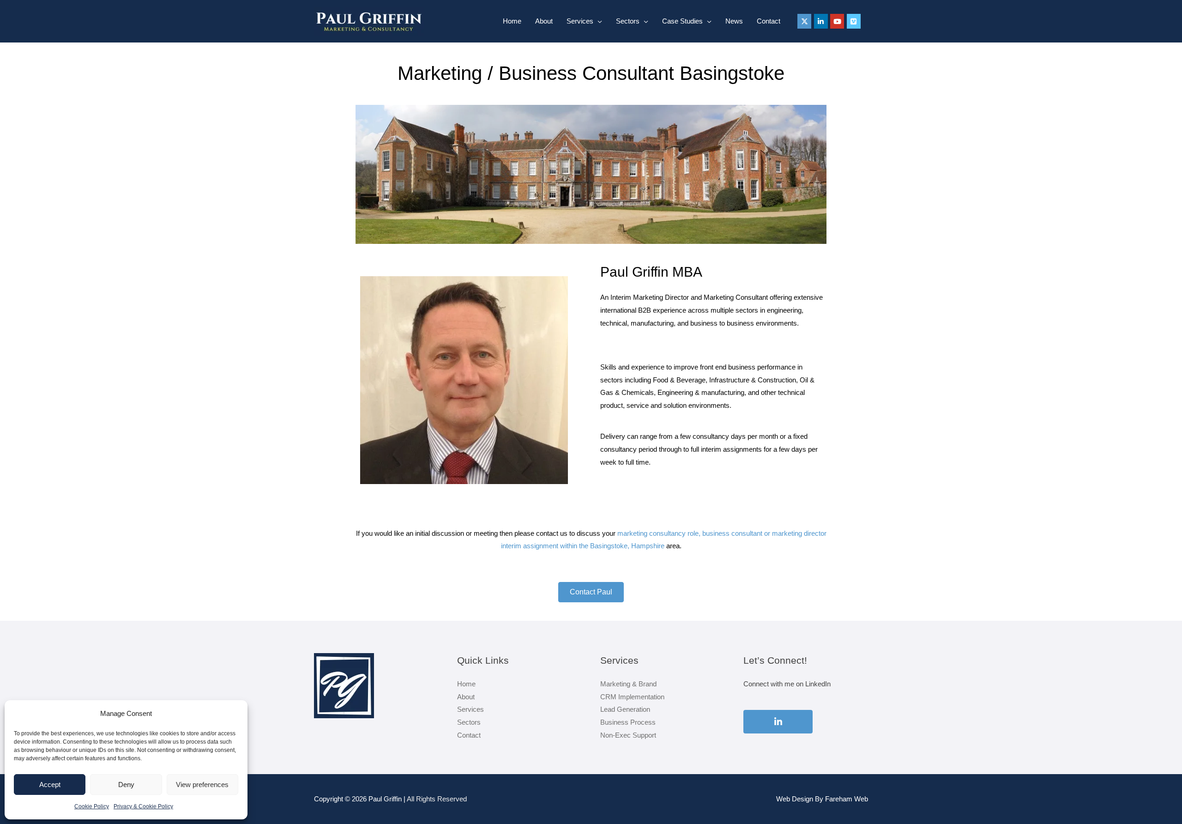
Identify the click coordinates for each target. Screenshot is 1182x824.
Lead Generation (625, 709)
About (544, 21)
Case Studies (682, 21)
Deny (126, 784)
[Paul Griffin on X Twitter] (804, 21)
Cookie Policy (91, 806)
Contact (768, 21)
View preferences (202, 784)
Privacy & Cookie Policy (143, 806)
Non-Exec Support (628, 735)
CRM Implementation (632, 697)
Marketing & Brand (628, 684)
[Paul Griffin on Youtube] (837, 21)
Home (512, 21)
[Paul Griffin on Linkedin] (821, 21)
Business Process (628, 722)
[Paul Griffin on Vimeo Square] (854, 21)
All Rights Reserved (437, 799)
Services (580, 21)
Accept (49, 784)
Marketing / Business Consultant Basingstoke (591, 73)
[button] (591, 592)
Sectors (627, 21)
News (734, 21)
